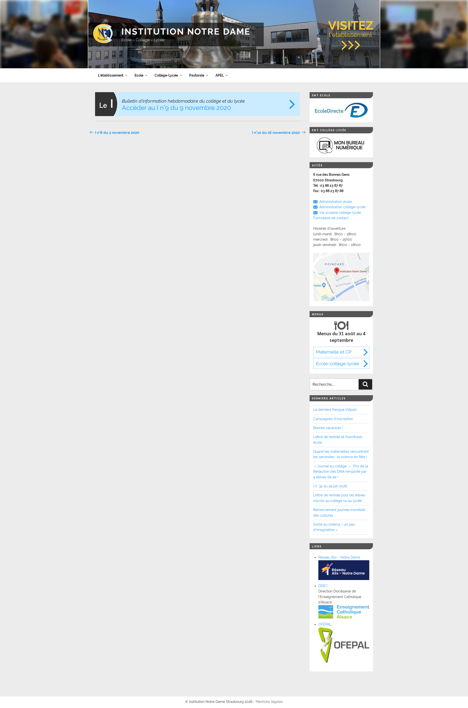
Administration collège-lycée (342, 207)
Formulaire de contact (331, 218)
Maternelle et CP (333, 351)
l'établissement (350, 28)
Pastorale (196, 75)
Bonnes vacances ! (328, 428)
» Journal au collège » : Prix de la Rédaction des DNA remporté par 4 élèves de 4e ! (340, 471)
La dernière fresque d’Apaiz (335, 410)
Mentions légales (269, 702)
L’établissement (110, 75)
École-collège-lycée (337, 363)
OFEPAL (324, 624)
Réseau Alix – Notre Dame (339, 557)
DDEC (323, 586)
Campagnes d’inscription (333, 419)
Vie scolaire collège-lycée (340, 213)
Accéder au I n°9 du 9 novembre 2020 (183, 104)
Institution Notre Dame (186, 31)
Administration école (335, 202)
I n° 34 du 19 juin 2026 (330, 486)
